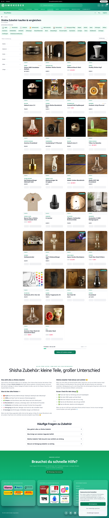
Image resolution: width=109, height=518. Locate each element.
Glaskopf (27, 395)
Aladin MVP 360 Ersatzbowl (94, 181)
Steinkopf (33, 395)
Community (86, 9)
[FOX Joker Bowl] (54, 315)
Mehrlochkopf (20, 395)
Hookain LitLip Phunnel (96, 105)
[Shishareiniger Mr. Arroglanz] (54, 164)
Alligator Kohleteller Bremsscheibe (74, 219)
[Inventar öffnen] (102, 5)
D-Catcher (49, 218)
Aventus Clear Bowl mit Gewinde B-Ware (32, 331)
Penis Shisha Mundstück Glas (54, 106)
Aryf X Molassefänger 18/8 (53, 258)
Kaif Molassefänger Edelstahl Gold (30, 181)
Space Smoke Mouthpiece (75, 257)
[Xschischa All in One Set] (33, 279)
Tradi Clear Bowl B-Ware (97, 257)
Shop (99, 12)
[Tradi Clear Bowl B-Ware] (97, 241)
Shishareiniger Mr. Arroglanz (52, 181)
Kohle (43, 9)
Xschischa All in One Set (32, 295)
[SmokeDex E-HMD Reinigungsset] (97, 202)
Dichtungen (16, 410)
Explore (105, 12)
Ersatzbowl (92, 295)
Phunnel (13, 395)
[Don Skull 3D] (76, 279)
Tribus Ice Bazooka (95, 143)
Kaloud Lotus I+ (72, 143)
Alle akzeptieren (93, 504)
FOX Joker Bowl (51, 331)
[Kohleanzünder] (33, 241)
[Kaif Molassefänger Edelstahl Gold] (33, 164)
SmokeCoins (76, 9)
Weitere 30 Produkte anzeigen (65, 352)
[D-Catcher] (54, 202)
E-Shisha (29, 9)
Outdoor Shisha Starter (53, 67)
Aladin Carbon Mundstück (75, 180)
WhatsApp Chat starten (55, 472)
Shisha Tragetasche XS (53, 295)
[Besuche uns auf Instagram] (66, 513)
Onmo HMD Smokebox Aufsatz (31, 68)
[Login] (98, 5)
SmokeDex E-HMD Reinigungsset (95, 219)
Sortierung (101, 38)
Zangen (29, 410)
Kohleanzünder (29, 257)
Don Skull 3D (71, 295)
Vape (57, 9)
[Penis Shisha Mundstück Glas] (54, 89)
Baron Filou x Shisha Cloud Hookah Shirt (31, 219)
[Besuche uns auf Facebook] (70, 513)
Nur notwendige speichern (93, 508)
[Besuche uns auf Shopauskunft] (64, 499)
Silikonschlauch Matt (74, 67)
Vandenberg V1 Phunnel (54, 143)
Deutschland (104, 1)
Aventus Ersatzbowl (30, 143)
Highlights (65, 9)
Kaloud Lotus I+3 (29, 105)
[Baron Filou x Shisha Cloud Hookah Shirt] (33, 202)
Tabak (36, 9)
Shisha (21, 9)
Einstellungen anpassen (93, 513)
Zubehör (50, 9)
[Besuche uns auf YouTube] (75, 513)
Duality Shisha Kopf (95, 67)
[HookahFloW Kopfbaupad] (76, 89)
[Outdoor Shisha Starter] (54, 51)
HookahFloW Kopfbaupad (75, 105)
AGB (77, 498)
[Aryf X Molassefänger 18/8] (54, 241)
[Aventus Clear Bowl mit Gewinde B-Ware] (33, 315)
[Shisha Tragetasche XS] (54, 279)
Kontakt (78, 486)
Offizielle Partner (80, 488)
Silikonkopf (42, 395)
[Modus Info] (95, 13)
